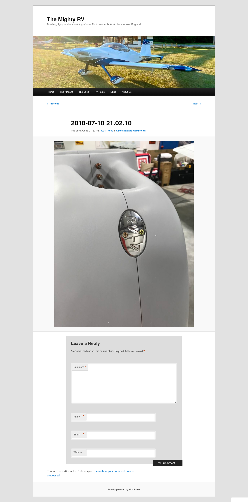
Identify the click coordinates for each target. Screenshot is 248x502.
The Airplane (66, 91)
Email (79, 434)
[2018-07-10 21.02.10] (124, 234)
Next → (197, 103)
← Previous (53, 103)
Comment (80, 367)
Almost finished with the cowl (131, 130)
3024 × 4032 (107, 130)
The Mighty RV (65, 19)
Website (78, 452)
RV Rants (100, 91)
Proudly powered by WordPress (124, 489)
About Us (127, 91)
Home (51, 91)
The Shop (84, 91)
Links (113, 91)
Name (79, 416)
